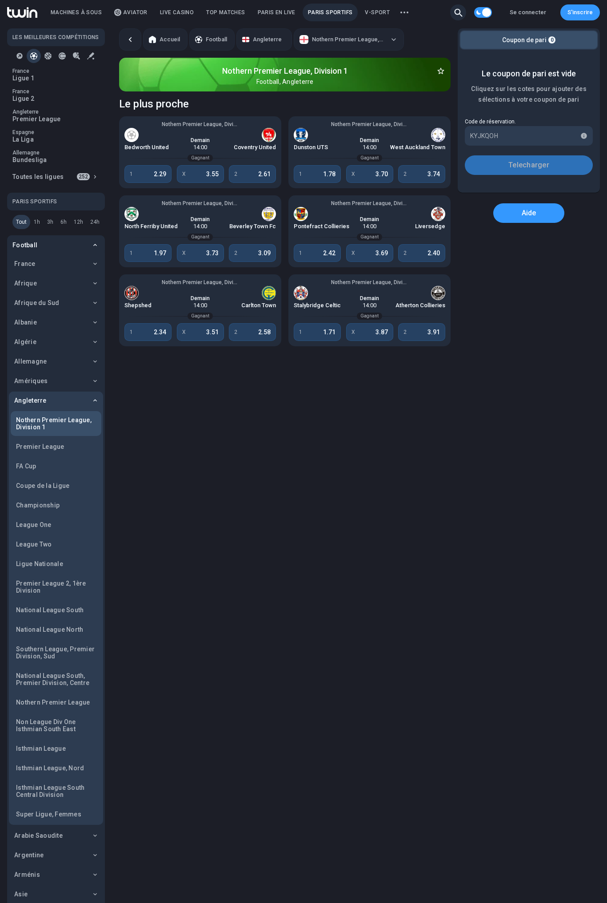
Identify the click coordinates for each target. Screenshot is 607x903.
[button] (458, 12)
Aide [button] (529, 213)
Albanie (25, 322)
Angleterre (30, 400)
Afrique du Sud (37, 302)
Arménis (27, 874)
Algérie (25, 341)
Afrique (25, 283)
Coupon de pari (528, 40)
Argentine (29, 855)
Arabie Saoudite (38, 835)
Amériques (31, 380)
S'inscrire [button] (580, 12)
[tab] (19, 56)
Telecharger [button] (528, 165)
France (25, 263)
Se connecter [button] (528, 12)
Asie (21, 894)
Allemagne (30, 361)
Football (24, 245)
